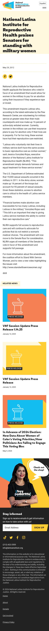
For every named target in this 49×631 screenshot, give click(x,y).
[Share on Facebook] (5, 76)
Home (5, 596)
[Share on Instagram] (24, 537)
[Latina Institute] (16, 5)
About (5, 602)
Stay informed (12, 514)
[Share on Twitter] (10, 76)
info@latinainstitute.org (13, 548)
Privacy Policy (8, 622)
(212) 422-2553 (9, 545)
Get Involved (8, 615)
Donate (6, 609)
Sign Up (39, 528)
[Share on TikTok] (5, 537)
